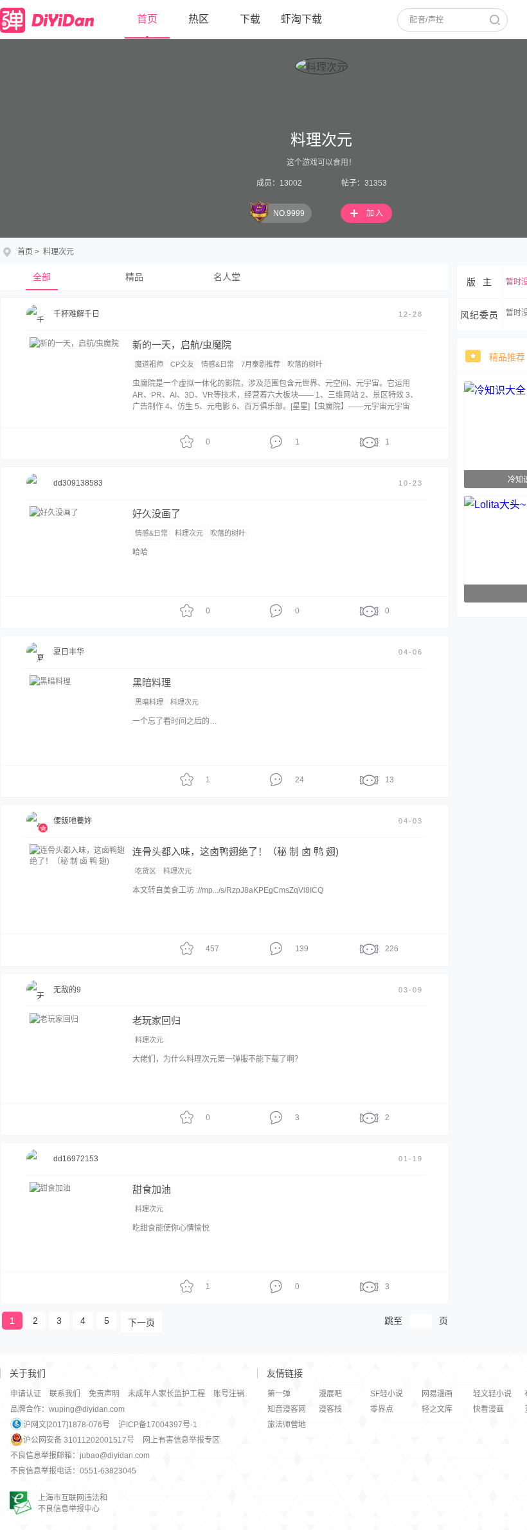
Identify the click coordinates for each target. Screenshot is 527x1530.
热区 (198, 18)
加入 (375, 213)
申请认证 (25, 1393)
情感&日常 (217, 364)
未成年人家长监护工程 (166, 1393)
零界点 (381, 1409)
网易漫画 (437, 1393)
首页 (147, 18)
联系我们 (64, 1393)
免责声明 (104, 1393)
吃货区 (145, 871)
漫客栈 (330, 1409)
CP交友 (182, 364)
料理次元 (189, 533)
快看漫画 (488, 1409)
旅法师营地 (286, 1424)
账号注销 (228, 1393)
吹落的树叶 (305, 364)
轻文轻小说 (492, 1393)
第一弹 (278, 1393)
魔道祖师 (149, 364)
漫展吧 (330, 1393)
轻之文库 (437, 1409)
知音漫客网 (286, 1409)
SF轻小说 (386, 1393)
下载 (250, 18)
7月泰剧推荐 (260, 364)
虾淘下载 (301, 18)
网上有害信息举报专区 (181, 1440)
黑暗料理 (149, 702)
